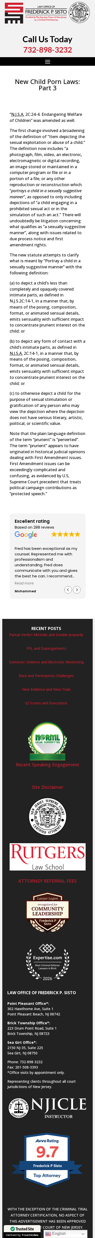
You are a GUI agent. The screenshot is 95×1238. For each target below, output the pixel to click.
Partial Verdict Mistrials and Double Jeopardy (46, 634)
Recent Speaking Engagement (47, 765)
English (58, 1233)
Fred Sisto (22, 96)
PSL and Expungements (46, 648)
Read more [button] (24, 583)
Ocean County (35, 108)
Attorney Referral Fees (47, 881)
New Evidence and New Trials (46, 689)
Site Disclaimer (47, 787)
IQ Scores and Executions (46, 703)
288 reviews (43, 527)
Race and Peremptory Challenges (46, 675)
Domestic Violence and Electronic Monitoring (46, 662)
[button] (77, 590)
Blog (64, 96)
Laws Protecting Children (39, 102)
